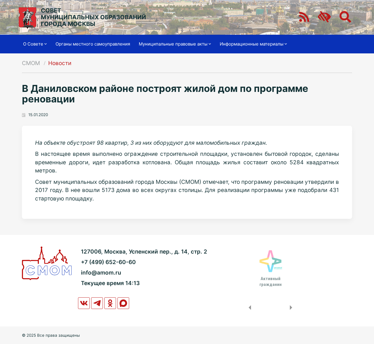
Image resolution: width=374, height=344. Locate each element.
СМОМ (31, 63)
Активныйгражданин (270, 281)
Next (292, 307)
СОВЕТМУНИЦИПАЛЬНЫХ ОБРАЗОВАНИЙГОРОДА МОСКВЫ (93, 17)
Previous (248, 307)
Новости (59, 63)
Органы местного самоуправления (93, 44)
